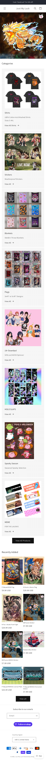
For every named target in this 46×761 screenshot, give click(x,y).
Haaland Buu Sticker (29, 650)
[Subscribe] (36, 716)
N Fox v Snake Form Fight (10, 624)
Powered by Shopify (29, 756)
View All (8, 184)
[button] (4, 8)
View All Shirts (10, 125)
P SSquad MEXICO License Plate (12, 687)
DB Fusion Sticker (28, 623)
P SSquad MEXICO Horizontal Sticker (32, 688)
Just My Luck (19, 756)
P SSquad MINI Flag (8, 587)
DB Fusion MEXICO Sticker (10, 660)
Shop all (23, 35)
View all (23, 699)
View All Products (23, 540)
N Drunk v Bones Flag (30, 587)
